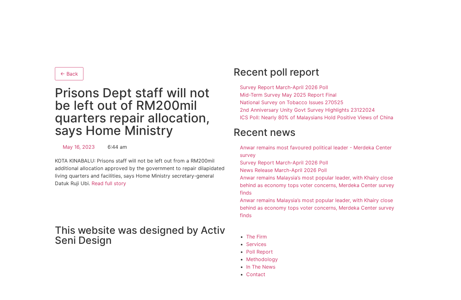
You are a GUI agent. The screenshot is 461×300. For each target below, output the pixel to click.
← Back (69, 74)
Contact (255, 274)
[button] (320, 229)
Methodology (262, 259)
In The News (260, 267)
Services (256, 244)
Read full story (109, 183)
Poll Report (259, 252)
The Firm (256, 236)
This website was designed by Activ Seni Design (140, 235)
